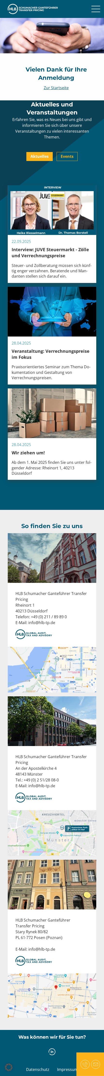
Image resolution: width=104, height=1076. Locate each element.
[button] (8, 1067)
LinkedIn (52, 1051)
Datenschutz (37, 1069)
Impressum (67, 1069)
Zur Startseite (56, 87)
